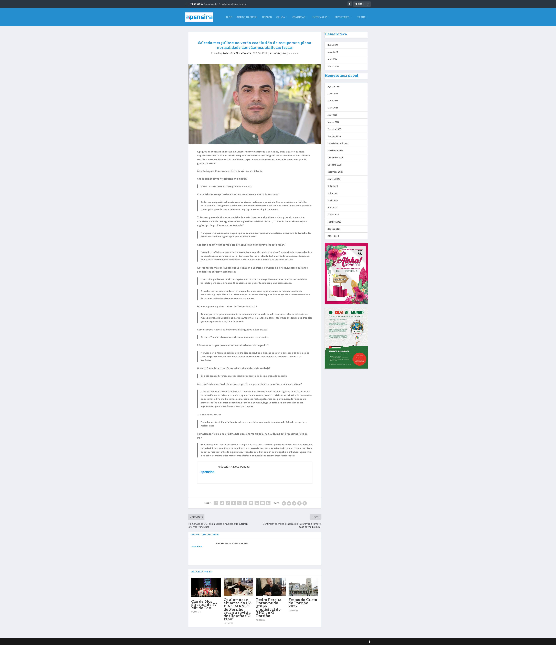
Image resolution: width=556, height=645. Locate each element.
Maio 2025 (333, 200)
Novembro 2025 (335, 157)
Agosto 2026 (334, 86)
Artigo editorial (247, 17)
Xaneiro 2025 (334, 229)
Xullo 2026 (333, 93)
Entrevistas (319, 17)
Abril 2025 (332, 207)
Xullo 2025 (333, 186)
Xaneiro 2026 (334, 136)
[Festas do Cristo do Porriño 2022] (303, 587)
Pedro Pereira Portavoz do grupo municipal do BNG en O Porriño (268, 608)
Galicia (280, 17)
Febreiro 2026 (334, 129)
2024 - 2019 (333, 236)
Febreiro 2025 (334, 221)
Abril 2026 (332, 59)
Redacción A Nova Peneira (237, 53)
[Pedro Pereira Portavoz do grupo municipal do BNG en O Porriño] (271, 587)
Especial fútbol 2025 (338, 143)
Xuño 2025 (333, 193)
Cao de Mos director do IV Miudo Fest (204, 604)
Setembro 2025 (335, 171)
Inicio (229, 17)
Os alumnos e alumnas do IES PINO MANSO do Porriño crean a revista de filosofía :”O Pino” (238, 609)
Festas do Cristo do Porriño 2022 (303, 603)
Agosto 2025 (334, 179)
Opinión (267, 17)
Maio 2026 (333, 52)
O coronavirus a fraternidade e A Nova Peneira (225, 4)
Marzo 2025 (333, 214)
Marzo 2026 (333, 66)
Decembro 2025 (335, 150)
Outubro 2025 (334, 164)
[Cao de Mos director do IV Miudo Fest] (206, 587)
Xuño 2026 (333, 45)
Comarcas (298, 17)
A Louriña (274, 53)
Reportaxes (342, 17)
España (361, 17)
